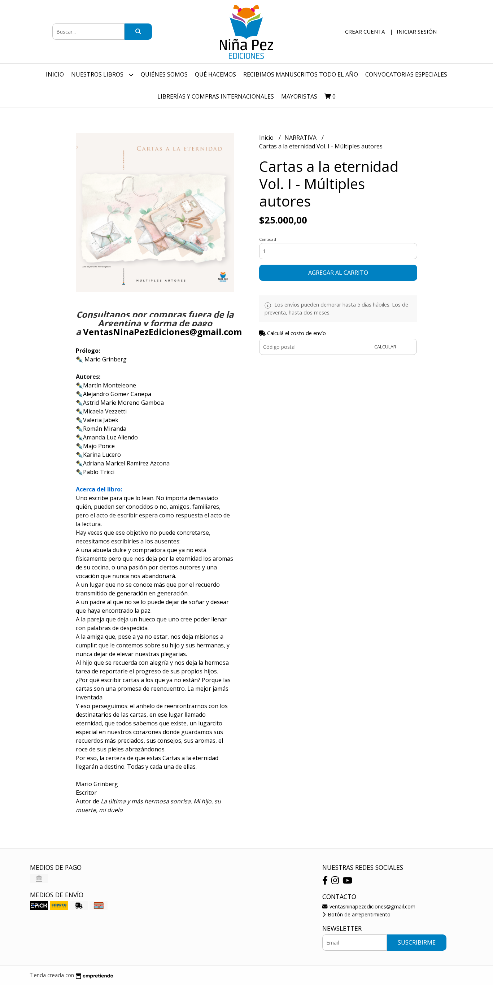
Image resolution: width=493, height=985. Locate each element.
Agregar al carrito (338, 273)
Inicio (55, 74)
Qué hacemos (215, 74)
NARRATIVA (301, 138)
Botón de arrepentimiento (358, 914)
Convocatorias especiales (406, 74)
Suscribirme (417, 942)
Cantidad (267, 239)
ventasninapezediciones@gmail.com (371, 906)
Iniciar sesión (417, 31)
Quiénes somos (164, 74)
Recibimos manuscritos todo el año (300, 74)
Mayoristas (299, 96)
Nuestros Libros (98, 74)
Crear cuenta (365, 31)
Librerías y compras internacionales (215, 96)
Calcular (385, 346)
